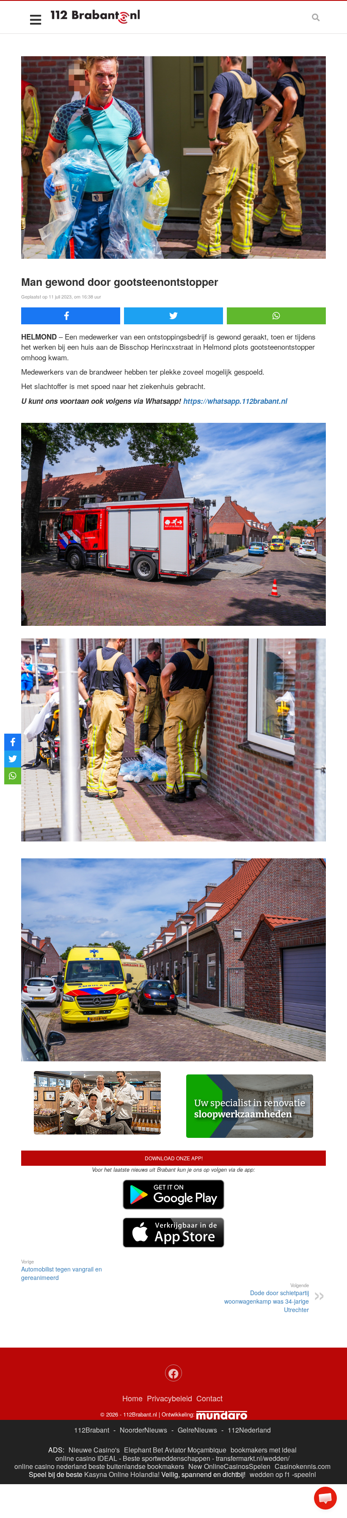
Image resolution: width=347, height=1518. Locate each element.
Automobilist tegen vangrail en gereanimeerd (61, 1270)
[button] (325, 1498)
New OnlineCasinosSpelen (229, 1466)
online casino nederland (50, 1466)
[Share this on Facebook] (70, 315)
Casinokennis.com (302, 1466)
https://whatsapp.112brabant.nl (235, 401)
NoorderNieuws (143, 1430)
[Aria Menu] (35, 19)
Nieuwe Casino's (94, 1450)
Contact (209, 1397)
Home (132, 1397)
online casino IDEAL (86, 1458)
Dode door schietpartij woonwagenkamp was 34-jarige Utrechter (266, 1298)
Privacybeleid (169, 1397)
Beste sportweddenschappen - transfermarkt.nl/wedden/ (206, 1458)
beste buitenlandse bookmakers (136, 1466)
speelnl (305, 1474)
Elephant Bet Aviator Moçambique (175, 1450)
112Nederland (249, 1430)
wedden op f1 (270, 1474)
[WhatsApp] (276, 315)
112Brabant (91, 1430)
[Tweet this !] (173, 315)
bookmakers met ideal (264, 1450)
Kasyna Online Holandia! (122, 1474)
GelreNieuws (197, 1430)
